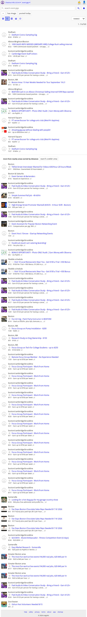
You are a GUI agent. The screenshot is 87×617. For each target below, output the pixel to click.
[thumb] (7, 19)
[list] (3, 19)
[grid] (12, 19)
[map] (20, 19)
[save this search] (84, 8)
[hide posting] (20, 37)
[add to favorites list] (9, 34)
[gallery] (16, 19)
